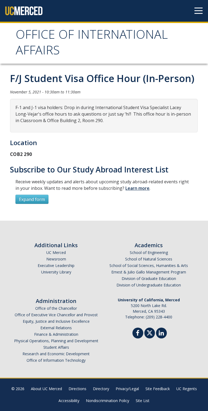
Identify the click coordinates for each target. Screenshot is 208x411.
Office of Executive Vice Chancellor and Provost (56, 314)
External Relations (56, 327)
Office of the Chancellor (56, 308)
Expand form (32, 199)
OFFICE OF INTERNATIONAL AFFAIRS (92, 44)
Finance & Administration (56, 334)
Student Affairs (56, 347)
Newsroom (56, 259)
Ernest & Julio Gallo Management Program (148, 272)
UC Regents (186, 388)
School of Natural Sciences (148, 259)
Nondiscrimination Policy (107, 400)
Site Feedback (157, 388)
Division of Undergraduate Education (148, 285)
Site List (143, 400)
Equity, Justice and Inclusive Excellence (56, 321)
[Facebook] (138, 333)
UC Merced (56, 252)
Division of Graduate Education (149, 278)
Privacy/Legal (127, 388)
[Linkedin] (161, 333)
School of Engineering (149, 252)
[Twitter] (150, 332)
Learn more (137, 188)
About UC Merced (46, 388)
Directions (77, 388)
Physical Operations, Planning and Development (56, 340)
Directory (101, 388)
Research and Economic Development (56, 353)
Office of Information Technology (56, 360)
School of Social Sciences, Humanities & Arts (148, 265)
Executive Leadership (56, 265)
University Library (56, 272)
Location (23, 142)
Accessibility (68, 400)
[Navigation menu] (198, 11)
